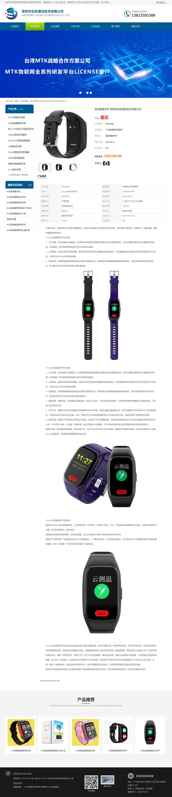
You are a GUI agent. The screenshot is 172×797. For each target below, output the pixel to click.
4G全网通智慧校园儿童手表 (18, 230)
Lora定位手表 (14, 169)
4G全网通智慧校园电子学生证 (19, 208)
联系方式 (135, 26)
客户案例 (115, 26)
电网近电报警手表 (16, 164)
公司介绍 (75, 26)
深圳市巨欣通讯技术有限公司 (60, 778)
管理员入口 (46, 787)
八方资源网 (28, 787)
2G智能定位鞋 (15, 146)
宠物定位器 (11, 219)
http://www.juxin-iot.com (50, 681)
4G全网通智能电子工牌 (16, 214)
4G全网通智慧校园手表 (53, 751)
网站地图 (55, 787)
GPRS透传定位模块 (17, 135)
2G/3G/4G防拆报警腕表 (19, 140)
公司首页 (14, 26)
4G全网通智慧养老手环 (16, 225)
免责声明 (37, 787)
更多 (30, 185)
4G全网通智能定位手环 (16, 197)
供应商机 (35, 26)
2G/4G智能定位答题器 (18, 152)
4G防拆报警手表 (13, 192)
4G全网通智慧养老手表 (16, 203)
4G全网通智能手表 (17, 123)
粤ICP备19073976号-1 (39, 778)
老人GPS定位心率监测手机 (21, 129)
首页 (17, 101)
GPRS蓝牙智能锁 (16, 158)
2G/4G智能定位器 (16, 117)
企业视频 (55, 26)
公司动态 (95, 26)
